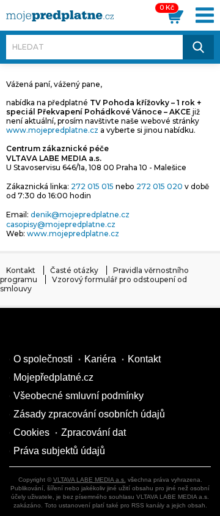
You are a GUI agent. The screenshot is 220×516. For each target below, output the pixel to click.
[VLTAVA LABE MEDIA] (60, 15)
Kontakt (20, 270)
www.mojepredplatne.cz (52, 130)
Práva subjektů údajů (59, 451)
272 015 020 (159, 186)
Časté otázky (74, 270)
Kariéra (100, 359)
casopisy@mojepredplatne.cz (61, 224)
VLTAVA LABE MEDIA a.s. (89, 479)
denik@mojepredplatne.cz (80, 214)
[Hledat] (198, 47)
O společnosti (43, 359)
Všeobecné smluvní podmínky (78, 396)
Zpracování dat (93, 432)
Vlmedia (45, 332)
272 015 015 (92, 186)
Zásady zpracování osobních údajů (89, 414)
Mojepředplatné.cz (53, 377)
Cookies (31, 432)
